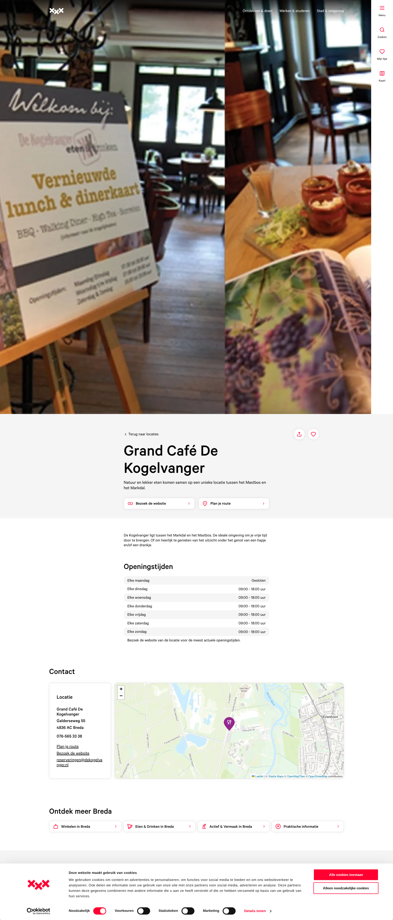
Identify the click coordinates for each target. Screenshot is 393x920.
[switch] (143, 911)
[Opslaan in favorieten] (313, 434)
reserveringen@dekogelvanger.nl (79, 762)
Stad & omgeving (330, 10)
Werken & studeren (295, 10)
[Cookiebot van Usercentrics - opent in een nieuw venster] (38, 911)
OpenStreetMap (318, 776)
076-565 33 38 (69, 736)
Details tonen (255, 911)
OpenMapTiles (296, 776)
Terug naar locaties (143, 434)
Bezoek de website (73, 753)
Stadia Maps (276, 776)
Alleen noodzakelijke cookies (346, 888)
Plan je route (68, 746)
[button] (229, 724)
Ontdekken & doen (257, 10)
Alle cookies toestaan (346, 875)
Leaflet (258, 776)
